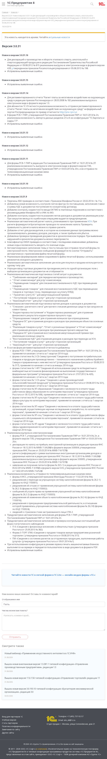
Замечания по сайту (11, 729)
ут (13, 68)
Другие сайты (8, 732)
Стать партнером (10, 723)
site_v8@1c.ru (69, 720)
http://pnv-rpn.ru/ (68, 112)
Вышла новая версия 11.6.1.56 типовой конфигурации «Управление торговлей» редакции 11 (52, 678)
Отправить (15, 637)
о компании (41, 749)
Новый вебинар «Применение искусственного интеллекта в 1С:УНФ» (40, 653)
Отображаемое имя (11, 599)
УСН (90, 221)
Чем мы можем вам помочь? (14, 610)
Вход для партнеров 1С (12, 716)
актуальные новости (59, 37)
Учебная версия (9, 720)
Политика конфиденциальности (16, 726)
